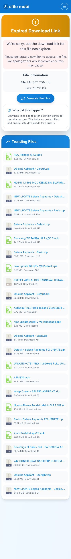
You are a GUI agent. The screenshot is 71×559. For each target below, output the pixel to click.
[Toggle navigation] (64, 6)
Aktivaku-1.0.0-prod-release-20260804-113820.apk (40, 307)
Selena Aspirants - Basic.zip (31, 252)
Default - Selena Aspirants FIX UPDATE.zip (39, 349)
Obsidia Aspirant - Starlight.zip (32, 474)
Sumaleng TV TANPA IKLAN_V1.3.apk (36, 238)
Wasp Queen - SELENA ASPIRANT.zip (36, 391)
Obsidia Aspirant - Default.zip (32, 168)
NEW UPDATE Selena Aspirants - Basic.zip (39, 210)
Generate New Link (38, 98)
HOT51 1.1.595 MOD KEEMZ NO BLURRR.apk (40, 182)
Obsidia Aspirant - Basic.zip (31, 335)
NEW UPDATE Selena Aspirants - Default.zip (40, 196)
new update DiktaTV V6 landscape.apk (37, 321)
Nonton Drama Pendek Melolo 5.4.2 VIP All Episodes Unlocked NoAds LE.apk (40, 405)
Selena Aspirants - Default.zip (32, 224)
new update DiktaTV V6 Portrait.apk (35, 266)
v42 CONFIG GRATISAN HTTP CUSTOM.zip (40, 460)
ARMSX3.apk (22, 377)
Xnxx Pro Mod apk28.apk (29, 433)
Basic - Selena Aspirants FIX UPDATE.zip (38, 419)
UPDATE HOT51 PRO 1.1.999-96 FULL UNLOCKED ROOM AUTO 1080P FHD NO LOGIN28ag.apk (40, 363)
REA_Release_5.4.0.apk (28, 154)
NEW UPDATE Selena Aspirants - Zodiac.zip (40, 488)
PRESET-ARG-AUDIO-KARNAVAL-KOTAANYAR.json (40, 280)
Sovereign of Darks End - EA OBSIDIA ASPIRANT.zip (40, 447)
